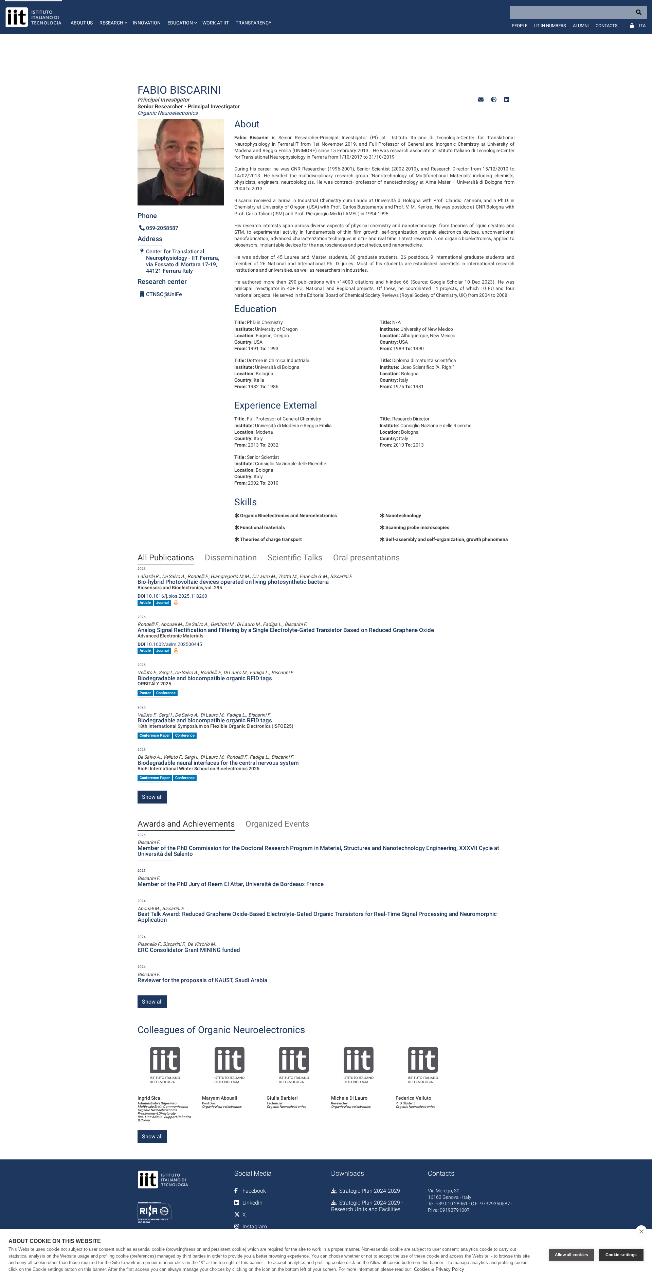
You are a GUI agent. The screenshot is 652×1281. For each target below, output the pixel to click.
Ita (642, 25)
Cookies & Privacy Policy (439, 1269)
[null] (494, 99)
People (519, 25)
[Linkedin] (507, 99)
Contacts (607, 25)
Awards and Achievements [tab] (186, 824)
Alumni (581, 25)
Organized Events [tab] (277, 824)
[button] (112, 17)
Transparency (253, 22)
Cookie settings (621, 1254)
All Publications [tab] (166, 558)
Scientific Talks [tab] (295, 558)
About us (82, 22)
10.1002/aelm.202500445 (170, 644)
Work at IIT (215, 22)
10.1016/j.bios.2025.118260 (172, 596)
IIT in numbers (550, 25)
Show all (152, 797)
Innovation (147, 22)
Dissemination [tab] (231, 558)
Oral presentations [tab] (366, 558)
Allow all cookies (571, 1254)
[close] (641, 1231)
